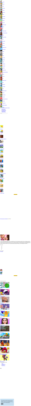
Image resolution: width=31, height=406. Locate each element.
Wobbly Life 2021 (2, 339)
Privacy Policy (3, 365)
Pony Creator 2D (2, 361)
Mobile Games (3, 364)
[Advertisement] (15, 119)
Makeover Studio (2, 325)
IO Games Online (4, 110)
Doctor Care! (1, 303)
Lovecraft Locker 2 (2, 310)
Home (2, 363)
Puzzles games (3, 111)
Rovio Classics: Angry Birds (3, 354)
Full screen (1, 251)
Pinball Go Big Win (2, 296)
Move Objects (2, 332)
